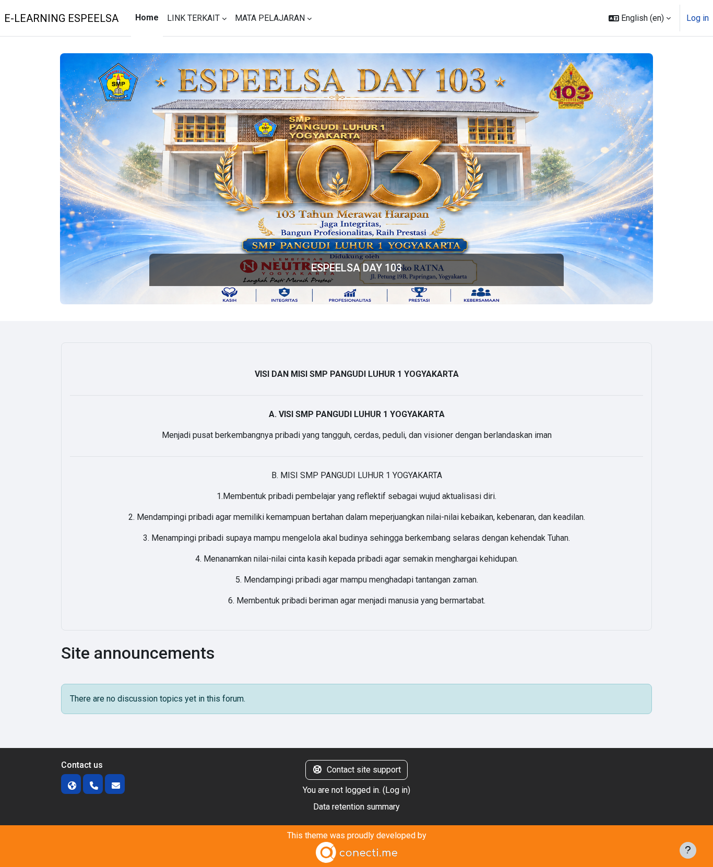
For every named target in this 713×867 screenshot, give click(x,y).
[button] (640, 18)
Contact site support (364, 770)
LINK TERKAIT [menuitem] (193, 18)
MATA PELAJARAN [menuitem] (270, 18)
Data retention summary (356, 807)
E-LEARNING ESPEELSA (61, 18)
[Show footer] (688, 850)
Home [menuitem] (147, 17)
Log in (697, 18)
